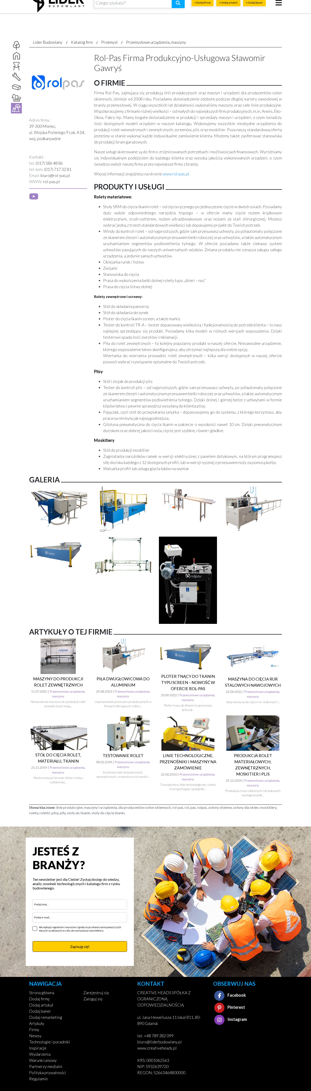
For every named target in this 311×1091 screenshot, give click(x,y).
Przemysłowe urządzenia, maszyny (156, 42)
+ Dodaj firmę (202, 12)
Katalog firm (82, 42)
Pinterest (236, 1007)
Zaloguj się (92, 998)
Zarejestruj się (96, 992)
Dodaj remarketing (45, 1017)
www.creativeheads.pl (157, 1047)
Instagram (237, 1019)
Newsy (35, 1035)
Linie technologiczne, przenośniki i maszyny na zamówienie (188, 761)
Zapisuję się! (79, 946)
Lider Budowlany (47, 42)
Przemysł (109, 42)
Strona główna (41, 992)
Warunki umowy (43, 1060)
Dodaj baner (40, 1011)
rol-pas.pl (51, 181)
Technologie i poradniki (49, 1041)
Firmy (34, 1029)
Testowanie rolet (123, 755)
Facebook (236, 995)
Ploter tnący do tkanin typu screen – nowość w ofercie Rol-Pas (188, 682)
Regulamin (38, 1078)
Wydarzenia (40, 1054)
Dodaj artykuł (41, 1004)
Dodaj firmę (39, 998)
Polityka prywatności (47, 1072)
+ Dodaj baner (254, 12)
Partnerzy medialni (45, 1066)
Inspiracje (37, 1047)
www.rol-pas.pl (176, 173)
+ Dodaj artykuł (228, 12)
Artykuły (36, 1023)
